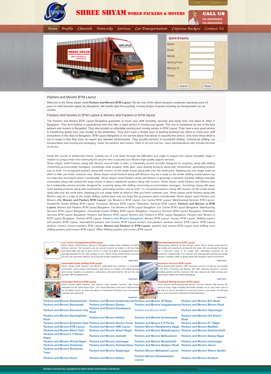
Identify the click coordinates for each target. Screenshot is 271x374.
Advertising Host (206, 369)
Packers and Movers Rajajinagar (109, 350)
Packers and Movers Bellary (106, 358)
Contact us (216, 3)
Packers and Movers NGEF (151, 310)
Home (197, 3)
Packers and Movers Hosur (60, 358)
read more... (133, 260)
